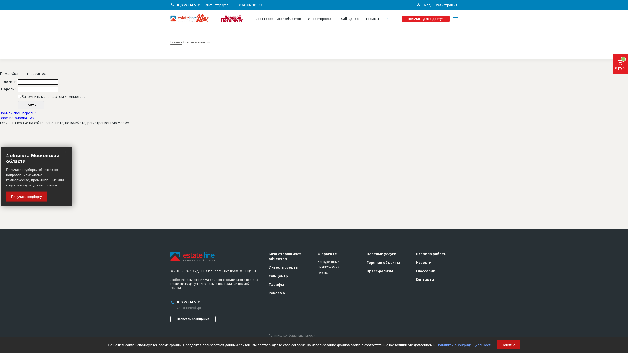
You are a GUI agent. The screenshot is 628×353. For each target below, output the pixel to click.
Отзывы (323, 273)
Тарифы (276, 284)
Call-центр (278, 276)
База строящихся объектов (285, 256)
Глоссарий (425, 271)
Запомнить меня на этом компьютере (53, 96)
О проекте (327, 254)
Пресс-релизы (380, 271)
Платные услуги (381, 254)
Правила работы (431, 254)
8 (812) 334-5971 (189, 5)
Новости (424, 262)
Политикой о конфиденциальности (464, 345)
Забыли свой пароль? (18, 113)
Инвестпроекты (283, 267)
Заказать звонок (250, 5)
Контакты (425, 279)
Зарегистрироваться (17, 117)
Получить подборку (26, 196)
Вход (426, 5)
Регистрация (447, 5)
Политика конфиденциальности (292, 335)
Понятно (508, 345)
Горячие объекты (383, 262)
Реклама (277, 293)
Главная (176, 42)
